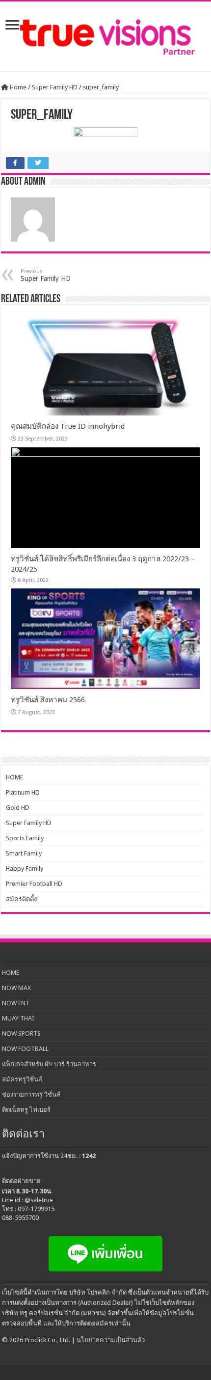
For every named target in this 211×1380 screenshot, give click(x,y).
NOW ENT (15, 1003)
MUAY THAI (18, 1018)
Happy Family (24, 868)
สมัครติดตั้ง (21, 899)
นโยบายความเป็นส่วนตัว (111, 1340)
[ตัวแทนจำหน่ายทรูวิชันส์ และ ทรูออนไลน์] (105, 36)
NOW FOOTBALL (25, 1048)
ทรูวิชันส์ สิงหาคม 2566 (48, 699)
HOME (14, 777)
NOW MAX (16, 988)
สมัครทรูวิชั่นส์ (22, 1079)
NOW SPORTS (21, 1033)
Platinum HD (23, 792)
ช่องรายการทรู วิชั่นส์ (31, 1094)
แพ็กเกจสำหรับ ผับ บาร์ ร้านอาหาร (49, 1064)
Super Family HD (55, 87)
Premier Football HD (34, 883)
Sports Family (25, 838)
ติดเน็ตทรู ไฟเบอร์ (26, 1109)
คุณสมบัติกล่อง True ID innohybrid (68, 426)
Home (17, 87)
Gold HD (17, 807)
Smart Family (24, 853)
